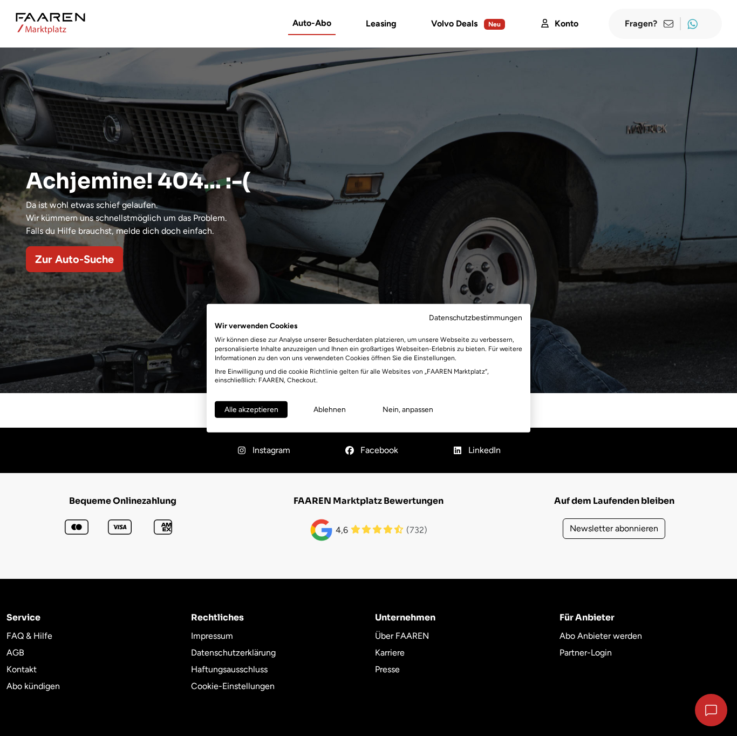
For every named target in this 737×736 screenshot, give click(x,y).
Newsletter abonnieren (614, 528)
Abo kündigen (33, 686)
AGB (15, 652)
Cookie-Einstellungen (233, 686)
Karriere (390, 652)
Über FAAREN (402, 636)
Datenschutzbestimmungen (475, 317)
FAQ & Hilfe (29, 636)
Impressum (212, 636)
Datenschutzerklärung (233, 652)
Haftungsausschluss (229, 669)
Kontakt (21, 669)
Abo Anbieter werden (600, 636)
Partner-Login (585, 652)
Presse (387, 669)
